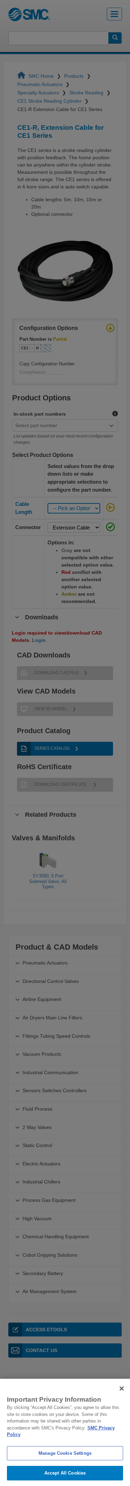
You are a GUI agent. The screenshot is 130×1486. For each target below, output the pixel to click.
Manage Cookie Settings (65, 1453)
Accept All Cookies (65, 1473)
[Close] (121, 1388)
